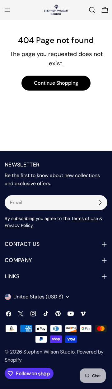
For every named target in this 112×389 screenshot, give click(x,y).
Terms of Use (84, 218)
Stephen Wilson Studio (49, 352)
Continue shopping (56, 83)
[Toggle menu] (7, 10)
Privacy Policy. (19, 225)
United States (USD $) (38, 296)
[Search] (92, 10)
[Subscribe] (100, 202)
